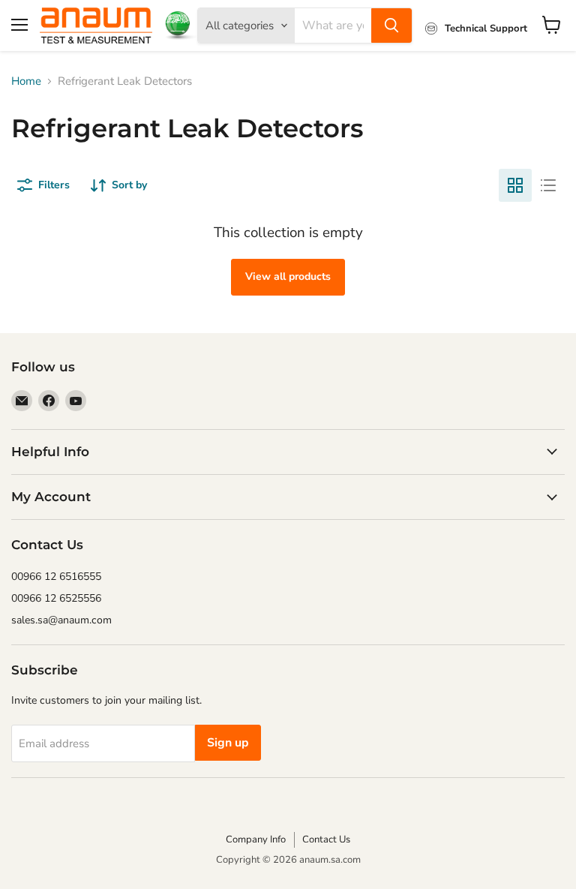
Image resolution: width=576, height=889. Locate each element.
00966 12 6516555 (56, 576)
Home (26, 81)
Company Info (256, 839)
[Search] (391, 25)
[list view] (548, 185)
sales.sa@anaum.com (61, 620)
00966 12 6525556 (56, 598)
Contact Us (326, 839)
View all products (288, 276)
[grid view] (515, 185)
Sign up (228, 742)
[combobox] (333, 25)
